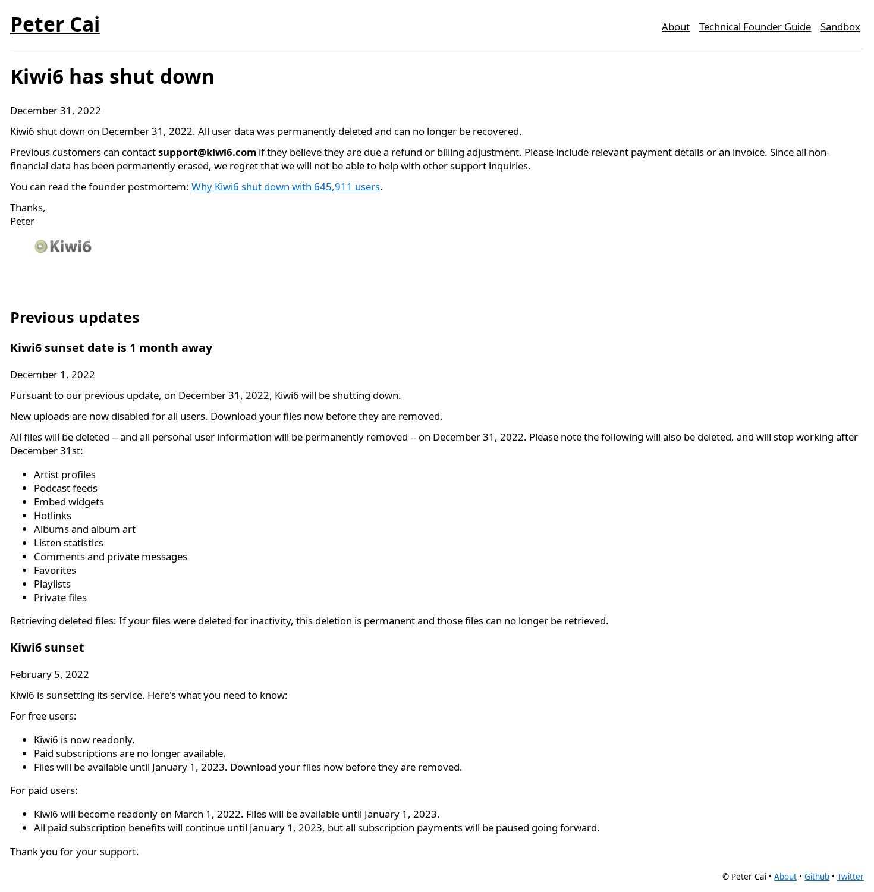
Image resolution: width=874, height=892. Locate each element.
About (676, 26)
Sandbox (840, 26)
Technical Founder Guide (755, 26)
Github (816, 876)
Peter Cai (55, 23)
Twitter (850, 876)
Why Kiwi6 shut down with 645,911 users (285, 186)
